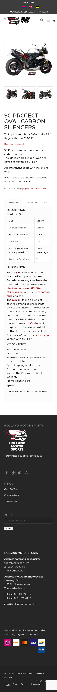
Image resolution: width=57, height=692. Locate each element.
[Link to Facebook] (36, 680)
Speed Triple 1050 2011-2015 (35, 189)
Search (9, 528)
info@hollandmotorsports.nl (21, 604)
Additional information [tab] (36, 202)
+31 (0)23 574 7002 (20, 598)
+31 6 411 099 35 (41, 12)
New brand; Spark (11, 494)
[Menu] (48, 20)
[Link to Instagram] (45, 680)
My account (29, 2)
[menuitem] (29, 2)
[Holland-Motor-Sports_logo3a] (23, 20)
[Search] (40, 20)
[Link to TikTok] (40, 680)
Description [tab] (13, 202)
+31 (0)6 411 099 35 (20, 594)
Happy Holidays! (11, 489)
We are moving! (10, 500)
